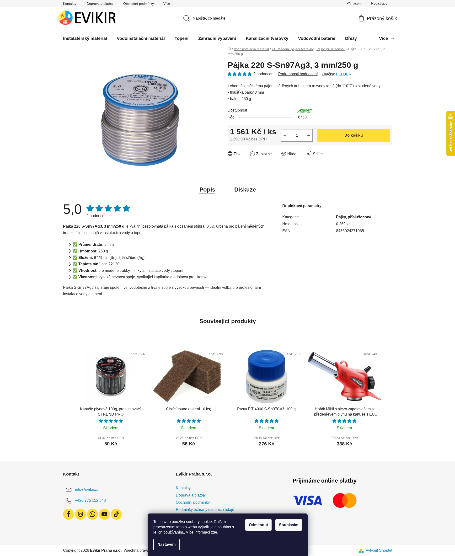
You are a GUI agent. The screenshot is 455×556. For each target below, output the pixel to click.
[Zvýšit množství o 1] (308, 135)
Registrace (379, 3)
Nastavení (166, 544)
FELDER (344, 74)
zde (214, 532)
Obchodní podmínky (138, 3)
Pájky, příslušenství (353, 217)
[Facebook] (68, 514)
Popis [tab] (207, 189)
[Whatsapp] (92, 514)
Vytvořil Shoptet (379, 550)
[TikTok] (116, 514)
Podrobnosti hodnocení (298, 74)
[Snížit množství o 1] (285, 135)
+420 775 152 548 (90, 501)
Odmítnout (258, 525)
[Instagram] (80, 514)
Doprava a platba (100, 3)
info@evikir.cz (87, 490)
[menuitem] (85, 38)
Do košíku (353, 135)
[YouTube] (104, 514)
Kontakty (69, 3)
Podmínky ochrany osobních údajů (205, 510)
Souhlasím (288, 525)
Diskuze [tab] (245, 189)
